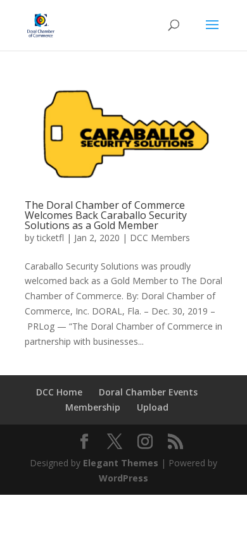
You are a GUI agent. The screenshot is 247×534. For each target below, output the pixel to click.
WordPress (123, 478)
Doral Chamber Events (148, 392)
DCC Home (59, 392)
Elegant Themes (120, 463)
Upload (152, 407)
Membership (92, 407)
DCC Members (160, 238)
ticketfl (50, 238)
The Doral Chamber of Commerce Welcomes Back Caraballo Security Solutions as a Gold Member (106, 215)
